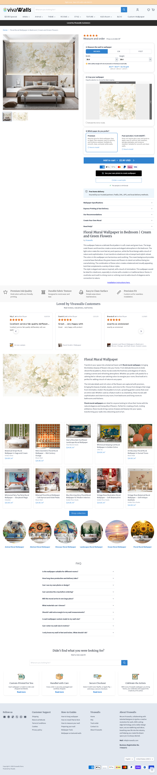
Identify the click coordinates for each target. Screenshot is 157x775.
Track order (94, 723)
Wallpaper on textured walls (71, 733)
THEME (51, 16)
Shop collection (78, 513)
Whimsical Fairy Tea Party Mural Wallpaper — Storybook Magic (17, 496)
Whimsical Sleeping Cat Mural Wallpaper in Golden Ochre (108, 446)
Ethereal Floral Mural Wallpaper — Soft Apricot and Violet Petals (48, 496)
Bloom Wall (39, 458)
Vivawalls (89, 240)
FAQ (91, 720)
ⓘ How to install (127, 149)
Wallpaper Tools (67, 730)
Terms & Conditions (39, 723)
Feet (140, 51)
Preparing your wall (68, 726)
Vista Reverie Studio (72, 445)
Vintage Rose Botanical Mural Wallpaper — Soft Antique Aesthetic (139, 497)
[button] (16, 331)
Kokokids (7, 500)
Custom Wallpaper (136, 16)
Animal (38, 16)
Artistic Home (9, 456)
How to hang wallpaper (69, 716)
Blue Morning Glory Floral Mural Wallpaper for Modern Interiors (78, 496)
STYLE (77, 16)
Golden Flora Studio (72, 500)
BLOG (119, 16)
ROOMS (64, 16)
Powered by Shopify (9, 769)
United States (143, 759)
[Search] (124, 9)
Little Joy (100, 450)
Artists (25, 16)
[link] (30, 345)
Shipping (35, 716)
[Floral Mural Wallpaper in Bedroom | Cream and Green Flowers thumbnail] (7, 116)
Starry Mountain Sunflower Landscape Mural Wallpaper (77, 441)
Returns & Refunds (38, 720)
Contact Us (94, 726)
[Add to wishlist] (74, 39)
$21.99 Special (11, 16)
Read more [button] (124, 335)
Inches (96, 51)
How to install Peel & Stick (70, 720)
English (128, 759)
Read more (21, 692)
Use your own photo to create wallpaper (119, 173)
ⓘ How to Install (93, 147)
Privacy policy (37, 730)
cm (118, 51)
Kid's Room (105, 16)
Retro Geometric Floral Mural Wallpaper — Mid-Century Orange (47, 453)
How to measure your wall (70, 723)
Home (5, 30)
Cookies (35, 726)
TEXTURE (90, 16)
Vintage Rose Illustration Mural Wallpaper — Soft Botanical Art (109, 496)
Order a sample (119, 180)
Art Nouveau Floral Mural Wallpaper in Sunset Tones (138, 452)
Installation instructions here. (118, 282)
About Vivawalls (96, 730)
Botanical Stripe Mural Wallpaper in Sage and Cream (16, 452)
